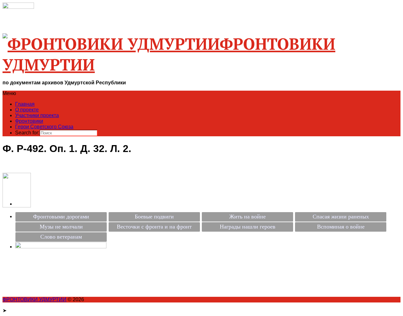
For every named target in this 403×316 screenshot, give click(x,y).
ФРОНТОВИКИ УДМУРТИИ (34, 299)
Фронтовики (29, 121)
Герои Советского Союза (44, 126)
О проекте (27, 109)
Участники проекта (37, 115)
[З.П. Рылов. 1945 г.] (17, 205)
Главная (25, 104)
